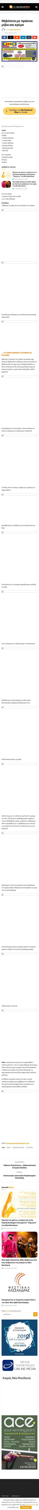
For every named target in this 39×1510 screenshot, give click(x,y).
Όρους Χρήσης (30, 1504)
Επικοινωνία (15, 1496)
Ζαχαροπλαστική (18, 1147)
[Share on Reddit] (17, 37)
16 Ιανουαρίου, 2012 (10, 33)
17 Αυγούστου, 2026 (10, 1305)
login (7, 1311)
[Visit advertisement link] (19, 51)
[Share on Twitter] (11, 37)
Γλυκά (8, 1147)
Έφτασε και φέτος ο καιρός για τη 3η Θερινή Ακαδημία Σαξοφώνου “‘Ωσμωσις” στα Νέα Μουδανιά (24, 174)
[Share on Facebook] (4, 37)
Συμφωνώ (26, 1507)
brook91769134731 (15, 29)
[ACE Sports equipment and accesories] (19, 1442)
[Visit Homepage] (19, 7)
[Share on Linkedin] (23, 37)
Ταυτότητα (5, 1496)
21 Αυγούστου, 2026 (21, 189)
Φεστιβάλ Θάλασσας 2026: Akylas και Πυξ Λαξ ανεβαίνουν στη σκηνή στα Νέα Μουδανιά (24, 184)
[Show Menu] (3, 7)
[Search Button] (36, 7)
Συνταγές (29, 1147)
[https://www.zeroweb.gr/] (19, 1337)
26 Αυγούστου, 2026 (21, 179)
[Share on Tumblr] (29, 37)
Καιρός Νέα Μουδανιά (17, 1378)
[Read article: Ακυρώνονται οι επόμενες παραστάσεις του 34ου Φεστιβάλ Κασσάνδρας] (19, 1284)
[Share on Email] (34, 37)
